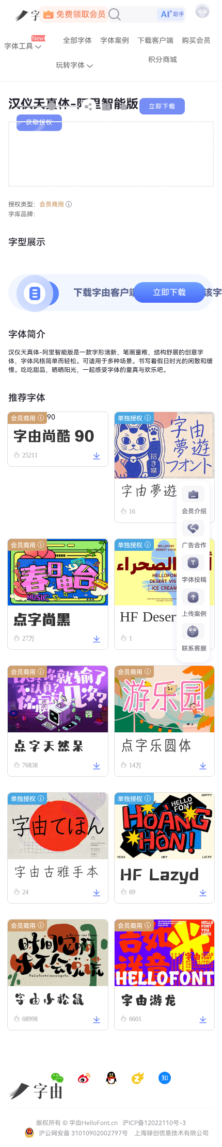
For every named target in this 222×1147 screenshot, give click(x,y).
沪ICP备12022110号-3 (154, 1122)
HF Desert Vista (163, 618)
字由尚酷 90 (53, 435)
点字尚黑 (42, 618)
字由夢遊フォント (163, 493)
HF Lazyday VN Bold (162, 872)
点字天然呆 (49, 745)
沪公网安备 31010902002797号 (82, 1133)
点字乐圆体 (156, 745)
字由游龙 (149, 999)
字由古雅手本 (56, 872)
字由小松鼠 (49, 999)
